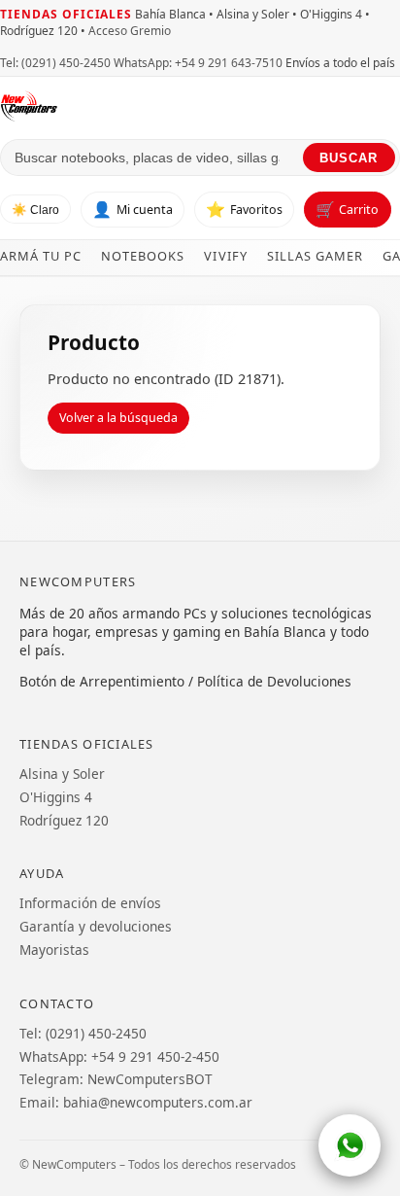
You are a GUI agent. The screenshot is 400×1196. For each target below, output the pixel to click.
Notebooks (142, 255)
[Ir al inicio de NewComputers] (200, 105)
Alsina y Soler (62, 773)
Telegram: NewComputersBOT (116, 1079)
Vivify (225, 255)
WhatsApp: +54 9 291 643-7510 (198, 62)
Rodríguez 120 (64, 820)
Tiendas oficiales (66, 14)
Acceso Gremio (129, 30)
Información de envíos (90, 903)
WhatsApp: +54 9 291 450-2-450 (119, 1056)
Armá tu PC (41, 255)
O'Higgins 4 (55, 797)
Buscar (348, 158)
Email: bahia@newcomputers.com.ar (135, 1102)
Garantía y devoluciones (95, 926)
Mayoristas (54, 949)
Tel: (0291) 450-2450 (55, 62)
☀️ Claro (35, 210)
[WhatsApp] (349, 1145)
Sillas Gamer (315, 255)
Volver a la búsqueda (118, 417)
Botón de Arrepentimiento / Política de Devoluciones (185, 681)
